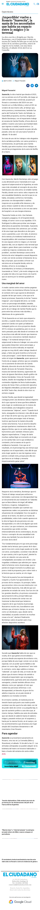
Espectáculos (7, 12)
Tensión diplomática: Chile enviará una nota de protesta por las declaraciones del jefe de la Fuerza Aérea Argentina (18, 803)
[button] (2, 3)
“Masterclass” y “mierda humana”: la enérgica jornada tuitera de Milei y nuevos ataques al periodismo (18, 832)
